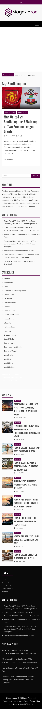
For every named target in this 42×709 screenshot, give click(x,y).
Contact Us (6, 585)
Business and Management (15, 291)
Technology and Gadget (13, 347)
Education (8, 299)
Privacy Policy (7, 588)
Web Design (9, 355)
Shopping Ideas (10, 335)
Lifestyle (7, 323)
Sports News (10, 112)
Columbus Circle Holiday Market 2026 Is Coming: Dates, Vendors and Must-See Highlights (20, 244)
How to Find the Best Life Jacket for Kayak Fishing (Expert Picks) (25, 521)
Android (7, 278)
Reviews (7, 331)
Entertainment (10, 303)
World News (22, 112)
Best (6, 286)
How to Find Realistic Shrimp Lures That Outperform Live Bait (27, 540)
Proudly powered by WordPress (15, 701)
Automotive (8, 282)
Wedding (7, 359)
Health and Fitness (11, 315)
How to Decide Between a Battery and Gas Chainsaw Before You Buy (26, 466)
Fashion (7, 307)
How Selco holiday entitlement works (19, 250)
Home (4, 579)
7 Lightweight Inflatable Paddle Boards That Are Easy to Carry (27, 484)
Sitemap (5, 591)
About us (5, 582)
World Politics (9, 367)
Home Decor (9, 319)
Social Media (9, 339)
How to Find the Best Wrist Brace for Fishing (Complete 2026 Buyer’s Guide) (26, 503)
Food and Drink (10, 311)
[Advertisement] (21, 49)
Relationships (9, 327)
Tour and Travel (10, 351)
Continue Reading (8, 159)
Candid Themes (26, 704)
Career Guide (9, 295)
